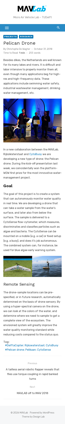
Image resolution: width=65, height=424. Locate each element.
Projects (10, 36)
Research (26, 36)
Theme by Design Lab (33, 416)
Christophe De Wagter (18, 49)
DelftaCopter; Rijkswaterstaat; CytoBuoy (32, 345)
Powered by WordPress (42, 412)
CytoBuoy (35, 154)
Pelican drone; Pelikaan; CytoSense (29, 349)
